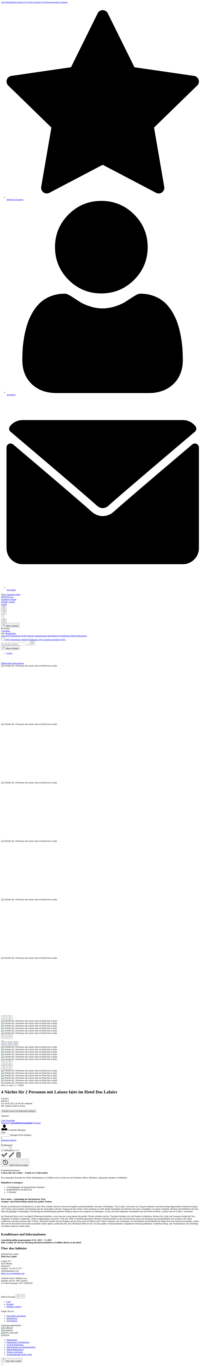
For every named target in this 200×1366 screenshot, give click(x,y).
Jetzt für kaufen (21, 1123)
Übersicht (5, 636)
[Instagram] (12, 1318)
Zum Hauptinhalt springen (12, 2)
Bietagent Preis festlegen (20, 1135)
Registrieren (10, 633)
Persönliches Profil (18, 636)
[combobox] (13, 644)
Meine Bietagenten (79, 636)
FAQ (9, 1302)
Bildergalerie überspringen (12, 663)
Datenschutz (12, 1340)
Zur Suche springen (33, 2)
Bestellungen (53, 636)
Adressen (30, 636)
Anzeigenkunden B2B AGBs (19, 1354)
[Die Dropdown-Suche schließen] (32, 643)
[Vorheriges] (4, 1017)
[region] (100, 874)
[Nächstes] (10, 1017)
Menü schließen (12, 626)
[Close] (2, 1040)
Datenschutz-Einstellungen (18, 1342)
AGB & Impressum (15, 1345)
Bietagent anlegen (8, 1140)
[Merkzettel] (2, 617)
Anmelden (5, 631)
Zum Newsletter (8, 1120)
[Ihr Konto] (4, 620)
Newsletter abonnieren (16, 1316)
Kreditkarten (65, 636)
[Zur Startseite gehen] (10, 594)
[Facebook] (12, 1321)
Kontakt (10, 1304)
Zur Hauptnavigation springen (54, 2)
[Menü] (4, 608)
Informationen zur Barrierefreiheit (21, 1347)
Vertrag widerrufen (15, 1352)
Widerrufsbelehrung (15, 1349)
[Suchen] (4, 612)
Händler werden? (14, 1307)
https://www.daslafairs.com (12, 1273)
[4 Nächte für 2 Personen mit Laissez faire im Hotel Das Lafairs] (29, 666)
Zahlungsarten (41, 636)
